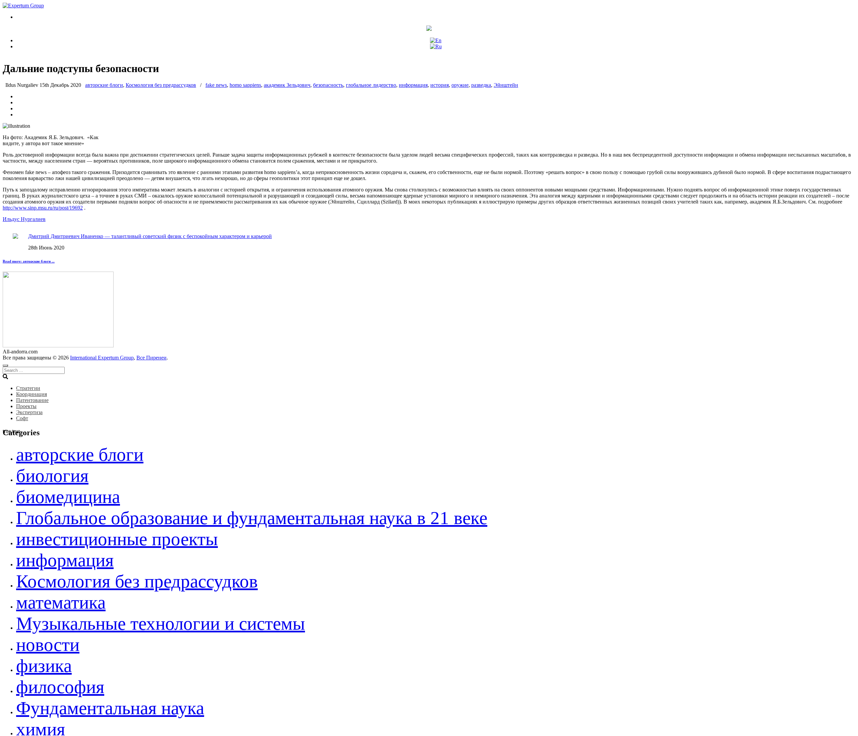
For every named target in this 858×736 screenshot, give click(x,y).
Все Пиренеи (151, 357)
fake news (216, 85)
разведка (481, 85)
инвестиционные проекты (117, 539)
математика (61, 602)
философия (60, 687)
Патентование (32, 400)
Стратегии (28, 388)
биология (52, 475)
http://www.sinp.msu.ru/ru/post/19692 (43, 208)
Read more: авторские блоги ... (29, 261)
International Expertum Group (102, 357)
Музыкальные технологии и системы (160, 623)
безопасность (328, 85)
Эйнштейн (506, 85)
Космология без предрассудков (161, 85)
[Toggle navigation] (5, 365)
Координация (31, 394)
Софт (22, 418)
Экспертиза (29, 412)
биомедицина (68, 497)
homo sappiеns (245, 85)
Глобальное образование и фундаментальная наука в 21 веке (251, 518)
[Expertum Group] (23, 5)
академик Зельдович (287, 85)
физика (44, 666)
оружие (460, 85)
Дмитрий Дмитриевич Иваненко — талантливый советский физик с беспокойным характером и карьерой (150, 236)
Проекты (26, 406)
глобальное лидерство (371, 85)
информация (413, 85)
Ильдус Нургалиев (24, 219)
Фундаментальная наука (110, 708)
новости (47, 644)
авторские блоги (104, 85)
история (439, 85)
